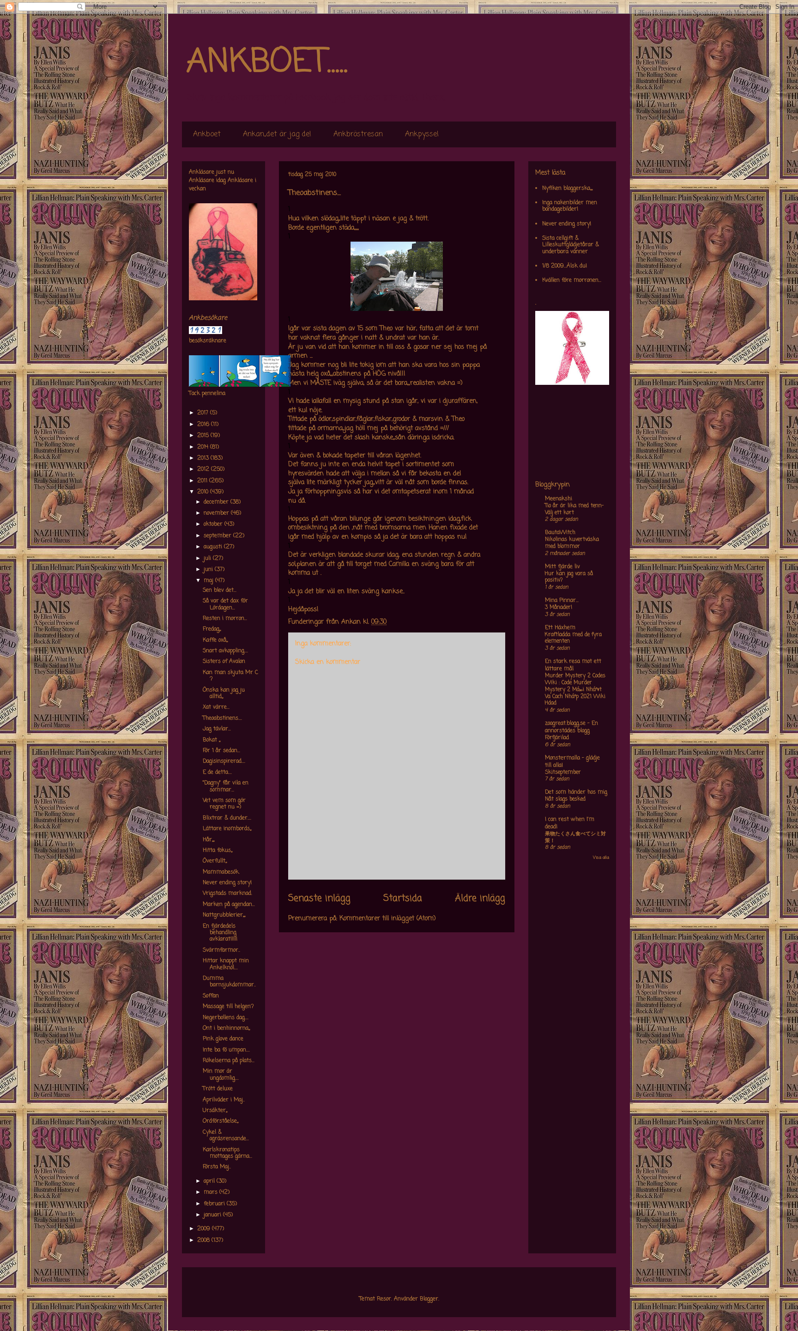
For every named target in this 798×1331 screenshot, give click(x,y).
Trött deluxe (218, 1089)
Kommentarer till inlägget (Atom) (387, 919)
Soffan (211, 996)
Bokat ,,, (211, 740)
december (217, 502)
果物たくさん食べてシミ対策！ (575, 837)
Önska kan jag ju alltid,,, (224, 693)
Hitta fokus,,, (217, 850)
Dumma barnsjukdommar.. (229, 981)
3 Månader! (558, 607)
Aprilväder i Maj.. (224, 1100)
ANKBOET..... (267, 62)
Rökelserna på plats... (228, 1061)
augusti (214, 547)
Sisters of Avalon (224, 661)
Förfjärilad (557, 738)
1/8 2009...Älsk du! (564, 266)
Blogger (429, 1299)
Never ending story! (227, 883)
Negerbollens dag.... (225, 1018)
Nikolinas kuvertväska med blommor (572, 543)
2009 (204, 1229)
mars (211, 1192)
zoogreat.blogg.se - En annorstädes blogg (571, 727)
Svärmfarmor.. (221, 950)
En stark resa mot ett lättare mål (573, 665)
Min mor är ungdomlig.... (221, 1074)
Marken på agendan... (229, 904)
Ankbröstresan (358, 134)
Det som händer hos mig (576, 792)
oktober (214, 524)
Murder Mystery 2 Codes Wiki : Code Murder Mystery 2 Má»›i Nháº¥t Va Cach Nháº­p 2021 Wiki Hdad (575, 689)
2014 (203, 447)
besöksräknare (207, 341)
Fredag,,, (212, 629)
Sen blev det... (219, 590)
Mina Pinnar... (562, 600)
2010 (203, 492)
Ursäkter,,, (215, 1110)
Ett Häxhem (560, 628)
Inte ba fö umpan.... (226, 1050)
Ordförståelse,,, (220, 1121)
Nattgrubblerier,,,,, (224, 915)
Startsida (402, 899)
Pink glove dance (223, 1039)
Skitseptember (563, 772)
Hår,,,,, (208, 840)
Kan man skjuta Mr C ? (230, 676)
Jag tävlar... (217, 729)
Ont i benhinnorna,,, (226, 1028)
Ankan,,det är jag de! (277, 134)
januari (213, 1215)
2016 (204, 424)
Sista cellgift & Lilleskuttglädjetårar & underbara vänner (570, 245)
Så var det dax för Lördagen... (225, 604)
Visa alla (601, 858)
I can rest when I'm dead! (569, 823)
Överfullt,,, (215, 861)
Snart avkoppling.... (225, 651)
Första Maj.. (217, 1167)
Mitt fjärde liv (562, 567)
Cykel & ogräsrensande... (226, 1135)
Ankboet (207, 134)
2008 (204, 1240)
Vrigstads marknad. (227, 893)
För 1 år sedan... (221, 751)
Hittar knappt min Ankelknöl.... (226, 964)
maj (209, 581)
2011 (203, 481)
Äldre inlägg (480, 899)
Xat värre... (216, 707)
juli (208, 558)
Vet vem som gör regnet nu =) (224, 803)
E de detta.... (217, 772)
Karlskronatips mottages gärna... (227, 1153)
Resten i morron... (225, 618)
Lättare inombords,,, (227, 829)
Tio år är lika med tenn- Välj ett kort (574, 509)
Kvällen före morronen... (571, 280)
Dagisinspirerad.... (224, 761)
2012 (204, 469)
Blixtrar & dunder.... (227, 818)
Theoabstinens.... (222, 718)
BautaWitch (560, 533)
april (210, 1181)
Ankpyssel (422, 134)
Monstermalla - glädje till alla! (572, 762)
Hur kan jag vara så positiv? (569, 577)
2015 (204, 436)
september (218, 536)
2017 (203, 413)
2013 (204, 458)
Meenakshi (558, 499)
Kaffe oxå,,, (215, 640)
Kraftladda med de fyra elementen (573, 638)
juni (209, 569)
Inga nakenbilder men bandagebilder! (569, 206)
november (217, 513)
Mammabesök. (221, 872)
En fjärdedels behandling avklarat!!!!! (220, 933)
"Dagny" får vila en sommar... (225, 786)
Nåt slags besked (565, 799)
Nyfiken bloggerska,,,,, (567, 188)
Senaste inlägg (319, 899)
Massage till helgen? (228, 1007)
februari (215, 1204)
